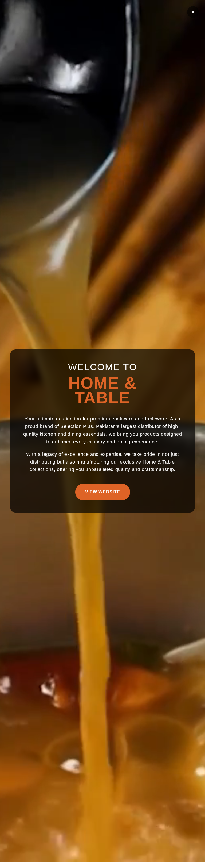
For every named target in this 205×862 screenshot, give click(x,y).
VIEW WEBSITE (102, 492)
